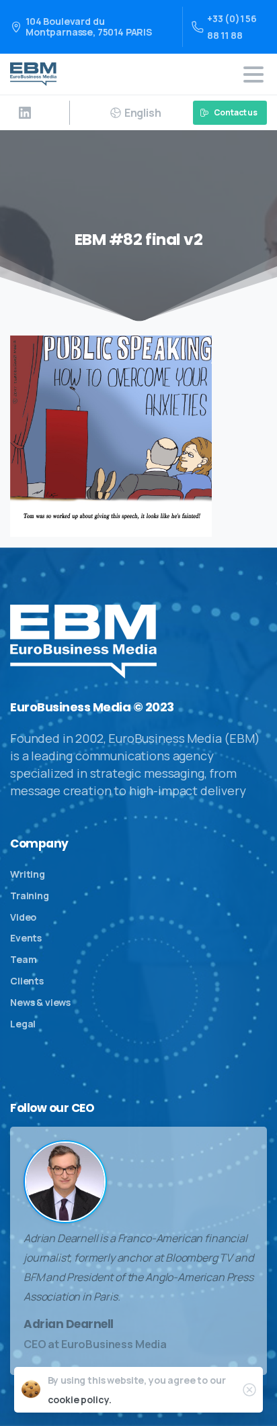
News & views (40, 1002)
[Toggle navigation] (253, 74)
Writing (27, 874)
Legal (23, 1023)
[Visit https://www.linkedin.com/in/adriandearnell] (24, 113)
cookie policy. (80, 1399)
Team (23, 959)
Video (23, 917)
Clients (27, 980)
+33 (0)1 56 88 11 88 (232, 27)
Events (26, 937)
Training (29, 895)
